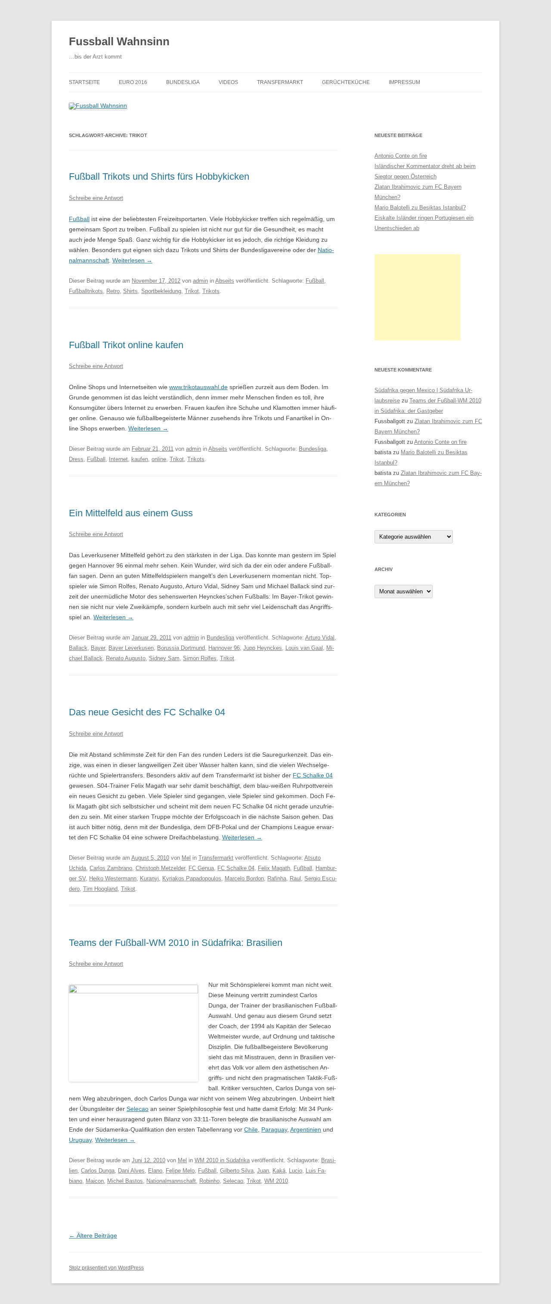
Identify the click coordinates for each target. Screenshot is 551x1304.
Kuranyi (149, 878)
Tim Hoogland (100, 889)
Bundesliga (183, 82)
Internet (118, 459)
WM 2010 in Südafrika (222, 1160)
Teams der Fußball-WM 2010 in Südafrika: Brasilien (175, 942)
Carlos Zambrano (111, 868)
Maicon (95, 1181)
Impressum (404, 82)
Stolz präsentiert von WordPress (106, 1268)
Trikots (211, 291)
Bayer (98, 648)
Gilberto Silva (237, 1170)
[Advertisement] (418, 297)
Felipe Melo (180, 1170)
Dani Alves (131, 1170)
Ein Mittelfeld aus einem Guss (131, 513)
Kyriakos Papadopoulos (191, 878)
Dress (76, 459)
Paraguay (274, 1129)
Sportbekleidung (161, 291)
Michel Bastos (125, 1181)
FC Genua (201, 868)
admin (200, 281)
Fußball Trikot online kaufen (126, 345)
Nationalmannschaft (171, 1181)
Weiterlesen (132, 260)
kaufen (139, 459)
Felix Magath (274, 868)
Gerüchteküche (346, 82)
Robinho (209, 1181)
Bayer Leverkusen (131, 648)
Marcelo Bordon (244, 878)
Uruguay (80, 1139)
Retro (113, 291)
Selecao (138, 1108)
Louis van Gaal (304, 648)
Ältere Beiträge (93, 1235)
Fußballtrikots (86, 291)
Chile (251, 1129)
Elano (155, 1170)
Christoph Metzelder (160, 868)
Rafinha (276, 878)
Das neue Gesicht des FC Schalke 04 (147, 712)
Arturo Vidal (319, 637)
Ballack (78, 648)
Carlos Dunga (98, 1170)
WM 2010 (276, 1181)
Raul (295, 878)
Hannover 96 (224, 648)
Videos (228, 82)
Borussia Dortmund (181, 648)
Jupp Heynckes (262, 648)
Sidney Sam (164, 658)
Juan (263, 1170)
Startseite (84, 82)
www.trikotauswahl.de (198, 387)
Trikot (192, 291)
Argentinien (305, 1129)
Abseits (224, 281)
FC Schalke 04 (313, 775)
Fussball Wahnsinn (119, 41)
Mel (186, 858)
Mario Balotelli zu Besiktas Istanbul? (420, 207)
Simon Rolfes (200, 658)
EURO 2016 (133, 82)
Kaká (278, 1170)
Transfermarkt (280, 82)
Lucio (295, 1170)
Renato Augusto (125, 658)
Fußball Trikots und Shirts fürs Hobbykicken (159, 176)
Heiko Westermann (112, 878)
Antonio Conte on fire (401, 156)
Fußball (79, 218)
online (159, 459)
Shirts (130, 291)
